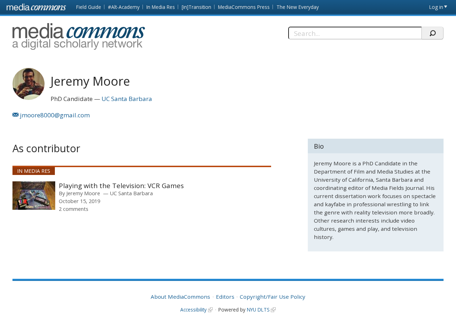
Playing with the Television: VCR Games (121, 185)
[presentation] (33, 195)
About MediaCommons (180, 296)
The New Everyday (297, 7)
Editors (225, 296)
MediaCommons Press (244, 7)
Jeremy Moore (83, 193)
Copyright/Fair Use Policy (272, 296)
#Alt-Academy (124, 7)
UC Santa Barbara (127, 99)
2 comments (73, 208)
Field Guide (88, 7)
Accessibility (193, 309)
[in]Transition (196, 7)
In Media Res (160, 7)
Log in (436, 7)
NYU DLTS (258, 309)
